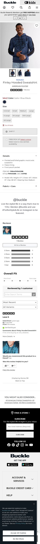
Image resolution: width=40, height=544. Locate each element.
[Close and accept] (34, 504)
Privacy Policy (21, 523)
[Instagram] (22, 447)
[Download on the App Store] (12, 467)
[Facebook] (9, 447)
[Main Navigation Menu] (37, 7)
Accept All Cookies (18, 533)
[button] (11, 349)
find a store (22, 415)
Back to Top (20, 383)
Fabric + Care (9, 188)
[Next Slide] (25, 20)
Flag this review (9, 372)
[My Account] (4, 7)
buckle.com (6, 510)
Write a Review (20, 247)
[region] (18, 522)
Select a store (25, 142)
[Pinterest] (13, 447)
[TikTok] (18, 447)
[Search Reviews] (34, 297)
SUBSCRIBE (20, 437)
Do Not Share (18, 539)
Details (6, 158)
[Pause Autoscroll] (20, 20)
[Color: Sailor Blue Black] (4, 104)
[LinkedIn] (26, 447)
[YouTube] (31, 447)
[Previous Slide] (15, 20)
